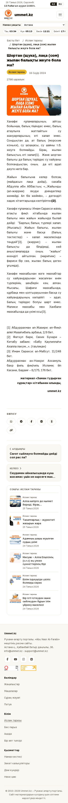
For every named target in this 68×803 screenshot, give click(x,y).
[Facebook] (31, 421)
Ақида (8, 733)
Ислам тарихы (17, 72)
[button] (34, 100)
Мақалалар (11, 690)
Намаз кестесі (13, 756)
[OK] (51, 421)
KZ (53, 4)
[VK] (41, 421)
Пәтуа (8, 704)
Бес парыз (10, 727)
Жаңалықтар (12, 684)
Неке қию (10, 776)
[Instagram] (23, 659)
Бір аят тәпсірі (13, 740)
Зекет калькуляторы (17, 763)
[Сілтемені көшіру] (11, 430)
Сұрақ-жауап (12, 697)
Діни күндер (11, 770)
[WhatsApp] (11, 421)
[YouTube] (15, 659)
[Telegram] (21, 421)
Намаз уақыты (12, 24)
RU (60, 4)
